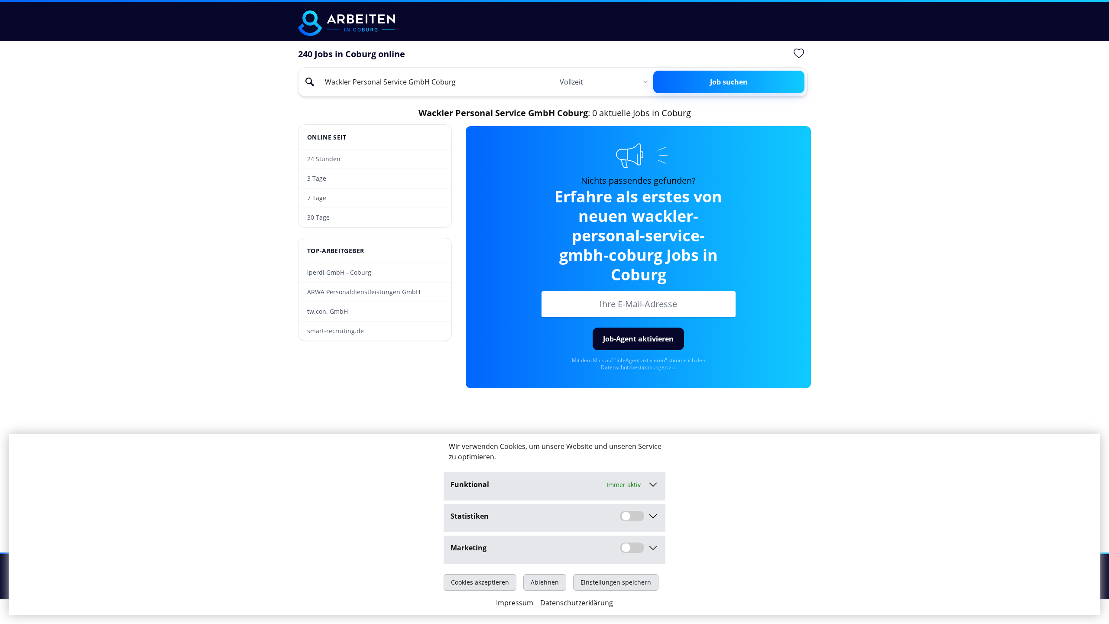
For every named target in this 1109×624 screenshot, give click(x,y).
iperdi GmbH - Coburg (339, 272)
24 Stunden (323, 159)
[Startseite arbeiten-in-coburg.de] (346, 23)
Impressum (514, 603)
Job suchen (729, 82)
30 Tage (318, 217)
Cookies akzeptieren (480, 582)
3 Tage (316, 178)
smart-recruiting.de (335, 331)
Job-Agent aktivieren (638, 339)
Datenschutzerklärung (576, 603)
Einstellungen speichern (615, 582)
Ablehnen (545, 582)
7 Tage (316, 198)
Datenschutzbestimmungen (634, 367)
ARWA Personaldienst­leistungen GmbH (363, 292)
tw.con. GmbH (327, 311)
